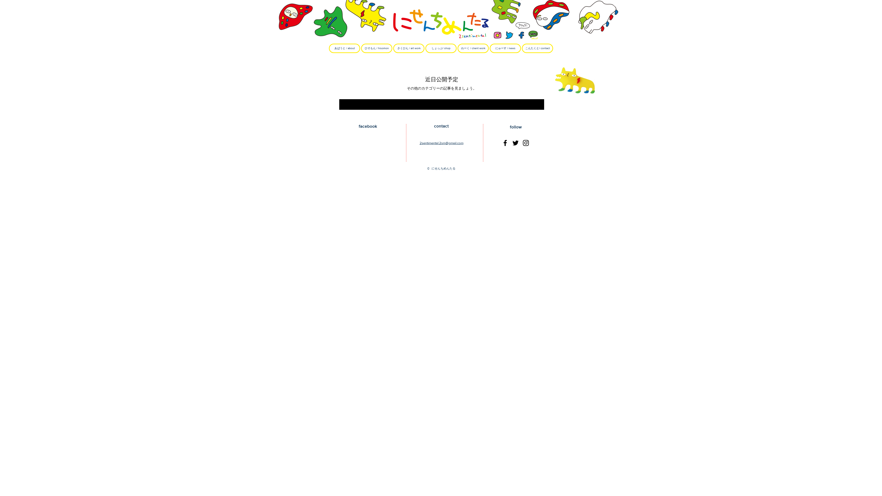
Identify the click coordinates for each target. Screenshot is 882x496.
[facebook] (521, 35)
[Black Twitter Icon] (516, 143)
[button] (376, 48)
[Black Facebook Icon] (505, 143)
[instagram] (497, 35)
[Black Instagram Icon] (526, 143)
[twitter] (509, 35)
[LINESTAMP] (533, 35)
